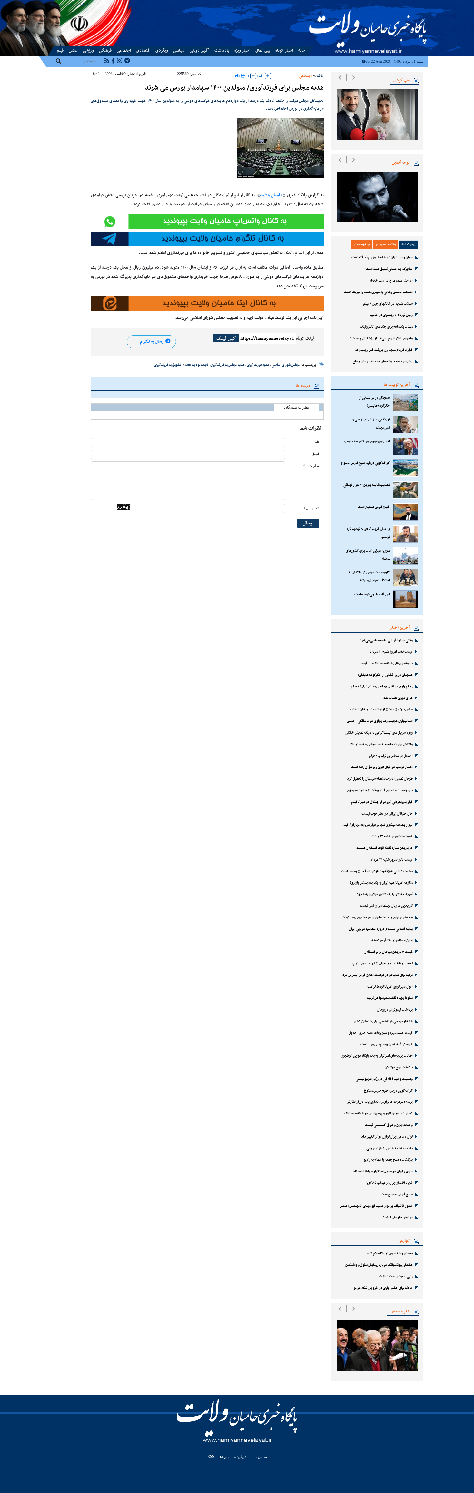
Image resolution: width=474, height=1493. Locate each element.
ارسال (308, 523)
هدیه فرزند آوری (258, 365)
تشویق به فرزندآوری (167, 365)
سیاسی (178, 50)
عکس (73, 50)
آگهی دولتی (199, 50)
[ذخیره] (236, 76)
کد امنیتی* (311, 508)
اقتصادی (143, 50)
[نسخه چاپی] (243, 76)
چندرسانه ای (361, 244)
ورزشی (88, 50)
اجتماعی (124, 50)
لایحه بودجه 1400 (195, 365)
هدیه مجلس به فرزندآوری (227, 365)
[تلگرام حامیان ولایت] (207, 238)
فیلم (60, 50)
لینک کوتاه (305, 338)
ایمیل (315, 454)
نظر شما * (311, 466)
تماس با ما (68, 4)
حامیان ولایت (271, 195)
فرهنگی (105, 50)
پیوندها (56, 4)
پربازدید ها (408, 244)
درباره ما (81, 4)
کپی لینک (226, 338)
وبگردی (161, 50)
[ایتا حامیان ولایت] (207, 221)
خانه (301, 50)
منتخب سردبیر (385, 244)
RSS (210, 1456)
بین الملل (262, 50)
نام (317, 442)
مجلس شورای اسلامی (286, 365)
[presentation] (340, 77)
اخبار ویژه (242, 50)
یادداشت (221, 50)
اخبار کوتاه (284, 50)
